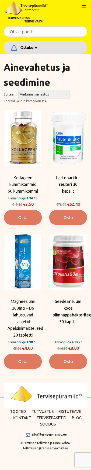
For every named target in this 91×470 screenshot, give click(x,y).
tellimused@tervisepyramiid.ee (45, 448)
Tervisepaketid (51, 417)
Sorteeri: (10, 94)
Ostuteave (70, 411)
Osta (23, 217)
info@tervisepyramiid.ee (49, 434)
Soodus (48, 424)
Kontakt (22, 417)
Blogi (77, 417)
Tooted (18, 411)
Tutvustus (43, 411)
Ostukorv (28, 47)
